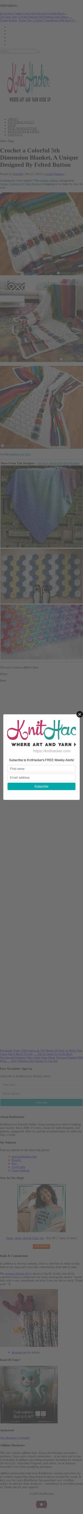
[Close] (79, 714)
